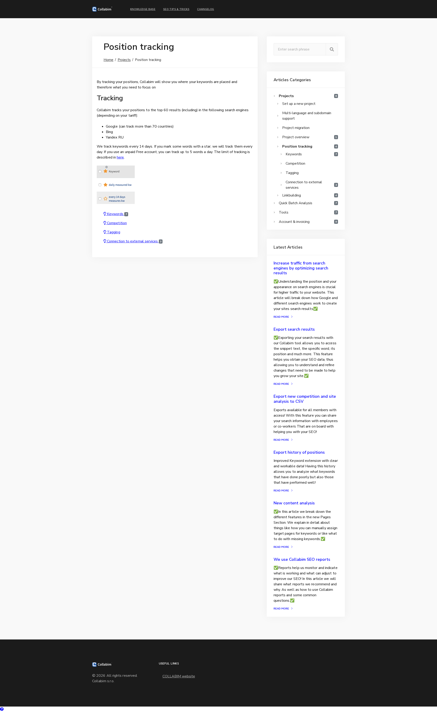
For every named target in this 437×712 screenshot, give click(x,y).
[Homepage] (102, 9)
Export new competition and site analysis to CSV (305, 399)
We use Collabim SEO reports (302, 559)
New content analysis (294, 503)
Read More (281, 316)
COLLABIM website (179, 676)
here (120, 157)
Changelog (205, 9)
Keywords (116, 213)
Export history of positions (299, 452)
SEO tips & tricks (176, 9)
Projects (124, 60)
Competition (116, 223)
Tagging (113, 232)
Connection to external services (134, 241)
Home (108, 60)
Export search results (294, 329)
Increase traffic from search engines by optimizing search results (301, 268)
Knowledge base (142, 9)
